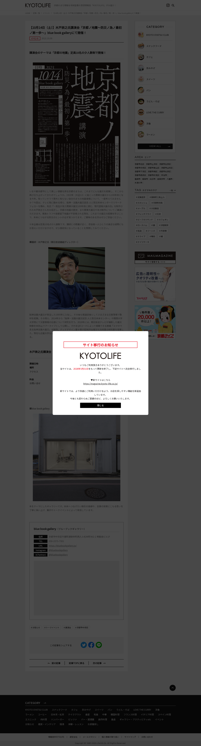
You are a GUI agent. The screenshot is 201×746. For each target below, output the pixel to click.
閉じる (100, 405)
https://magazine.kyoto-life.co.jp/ (100, 383)
